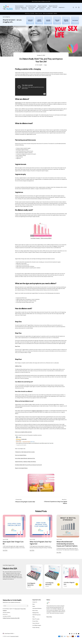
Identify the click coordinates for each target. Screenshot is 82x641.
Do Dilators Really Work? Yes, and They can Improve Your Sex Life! (28, 464)
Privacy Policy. (23, 608)
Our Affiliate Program (36, 625)
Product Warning (35, 627)
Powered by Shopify (14, 636)
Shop (33, 604)
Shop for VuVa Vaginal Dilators (21, 468)
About (33, 606)
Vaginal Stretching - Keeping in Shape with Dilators (25, 461)
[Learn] (30, 21)
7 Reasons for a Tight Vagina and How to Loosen (25, 451)
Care (46, 64)
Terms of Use (17, 608)
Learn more (5, 550)
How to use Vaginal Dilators (20, 455)
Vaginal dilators (18, 102)
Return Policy (35, 610)
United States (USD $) (8, 633)
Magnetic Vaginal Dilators (37, 410)
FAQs (33, 616)
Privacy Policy (35, 621)
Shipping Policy (35, 612)
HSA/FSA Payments (36, 614)
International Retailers (37, 608)
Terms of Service (35, 623)
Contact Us (34, 602)
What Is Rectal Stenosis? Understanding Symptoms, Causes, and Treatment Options (67, 544)
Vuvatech (8, 636)
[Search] (73, 7)
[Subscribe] (27, 606)
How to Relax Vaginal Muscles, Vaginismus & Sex (25, 458)
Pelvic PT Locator (35, 619)
